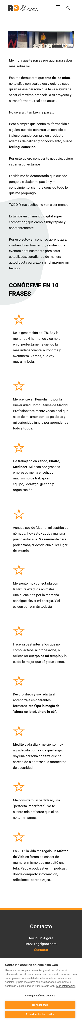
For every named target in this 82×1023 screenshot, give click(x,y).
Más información (65, 985)
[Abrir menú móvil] (58, 5)
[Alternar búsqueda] (68, 8)
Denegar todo (40, 1005)
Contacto (41, 950)
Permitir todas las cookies (40, 1014)
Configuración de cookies (40, 995)
